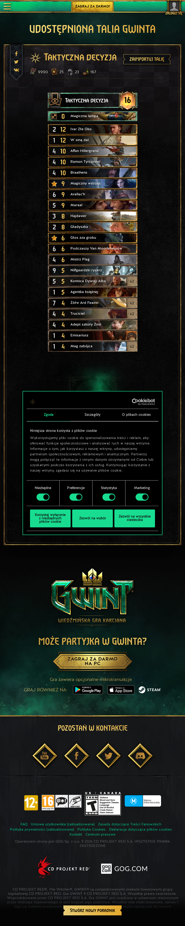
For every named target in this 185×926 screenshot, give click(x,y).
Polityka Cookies (91, 830)
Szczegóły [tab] (92, 415)
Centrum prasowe (101, 834)
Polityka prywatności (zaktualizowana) (42, 830)
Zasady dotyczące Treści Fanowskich (129, 824)
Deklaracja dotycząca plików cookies (140, 830)
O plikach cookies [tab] (136, 415)
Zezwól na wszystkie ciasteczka (135, 518)
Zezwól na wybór (92, 518)
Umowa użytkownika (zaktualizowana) (63, 824)
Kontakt (75, 834)
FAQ (24, 824)
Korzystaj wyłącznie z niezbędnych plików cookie (50, 518)
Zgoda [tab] (49, 415)
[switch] (75, 497)
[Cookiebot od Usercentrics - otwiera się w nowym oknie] (135, 402)
